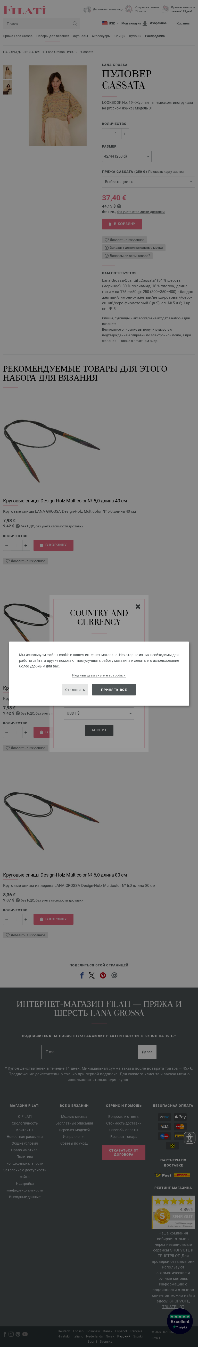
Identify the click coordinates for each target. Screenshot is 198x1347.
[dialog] (99, 673)
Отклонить (75, 690)
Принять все (114, 690)
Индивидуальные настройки (99, 675)
